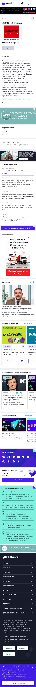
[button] (18, 563)
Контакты (8, 654)
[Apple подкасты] (13, 461)
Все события (28, 323)
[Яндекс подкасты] (3, 461)
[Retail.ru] (9, 4)
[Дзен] (27, 457)
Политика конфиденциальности (15, 636)
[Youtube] (18, 457)
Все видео (28, 415)
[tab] (5, 57)
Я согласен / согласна (18, 683)
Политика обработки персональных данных (16, 641)
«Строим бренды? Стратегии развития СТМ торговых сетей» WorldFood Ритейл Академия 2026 (17, 207)
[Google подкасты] (8, 461)
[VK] (3, 457)
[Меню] (32, 3)
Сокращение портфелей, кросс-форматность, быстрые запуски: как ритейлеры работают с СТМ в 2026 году (19, 516)
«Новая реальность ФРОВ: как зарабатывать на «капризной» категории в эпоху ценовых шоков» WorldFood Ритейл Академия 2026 (18, 196)
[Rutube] (23, 457)
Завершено (7, 48)
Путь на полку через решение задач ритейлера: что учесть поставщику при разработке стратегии (19, 496)
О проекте (9, 648)
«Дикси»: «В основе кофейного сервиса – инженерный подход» (12, 437)
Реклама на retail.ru (8, 234)
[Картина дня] (22, 3)
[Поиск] (28, 3)
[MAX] (8, 457)
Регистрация (10, 361)
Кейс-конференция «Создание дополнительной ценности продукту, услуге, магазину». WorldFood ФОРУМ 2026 (17, 219)
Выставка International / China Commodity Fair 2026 (13, 353)
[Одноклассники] (18, 461)
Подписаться (18, 479)
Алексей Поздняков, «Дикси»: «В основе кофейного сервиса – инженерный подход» (13, 398)
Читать (30, 282)
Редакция (22, 648)
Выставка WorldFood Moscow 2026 (13, 171)
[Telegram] (13, 457)
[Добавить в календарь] (22, 361)
